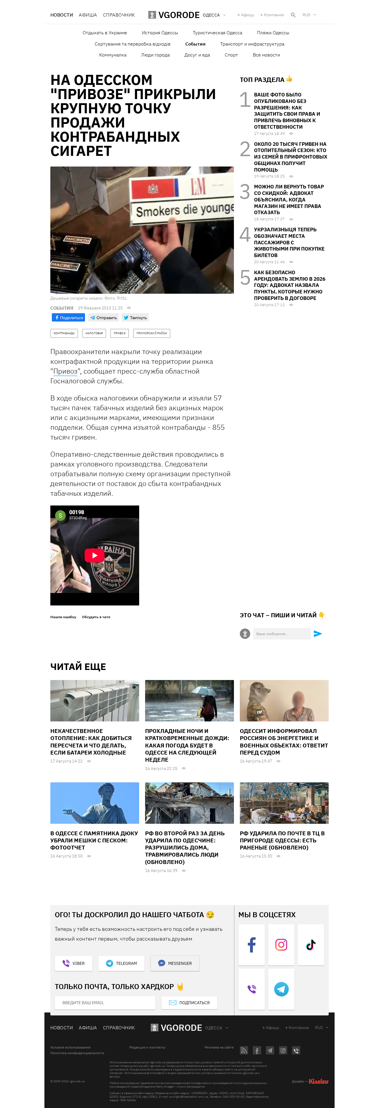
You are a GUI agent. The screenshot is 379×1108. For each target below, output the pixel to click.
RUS (306, 15)
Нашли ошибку (63, 617)
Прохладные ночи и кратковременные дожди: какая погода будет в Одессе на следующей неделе (187, 745)
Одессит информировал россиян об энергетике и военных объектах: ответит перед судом (284, 741)
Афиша (88, 14)
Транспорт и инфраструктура (252, 44)
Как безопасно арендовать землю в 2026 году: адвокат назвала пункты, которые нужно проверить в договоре (289, 285)
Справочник (119, 14)
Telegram (126, 963)
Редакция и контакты (147, 1047)
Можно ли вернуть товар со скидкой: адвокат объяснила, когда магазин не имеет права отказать (289, 199)
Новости (61, 14)
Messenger (180, 963)
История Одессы (160, 32)
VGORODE (181, 1027)
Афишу (247, 15)
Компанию (274, 15)
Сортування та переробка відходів (133, 44)
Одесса (213, 1028)
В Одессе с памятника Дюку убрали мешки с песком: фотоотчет (94, 840)
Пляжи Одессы (273, 32)
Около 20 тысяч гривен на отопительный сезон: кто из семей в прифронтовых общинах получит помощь (290, 157)
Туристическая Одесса (217, 32)
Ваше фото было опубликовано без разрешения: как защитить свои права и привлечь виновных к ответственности (287, 110)
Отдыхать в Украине (105, 32)
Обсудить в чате (96, 617)
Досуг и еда (197, 55)
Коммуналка (112, 55)
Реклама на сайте (219, 1047)
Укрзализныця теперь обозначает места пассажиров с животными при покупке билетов (289, 242)
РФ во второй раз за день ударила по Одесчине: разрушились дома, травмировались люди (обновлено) (185, 847)
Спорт (231, 55)
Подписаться (194, 1002)
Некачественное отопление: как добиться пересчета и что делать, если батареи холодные (91, 741)
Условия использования (70, 1047)
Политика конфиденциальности (77, 1053)
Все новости (266, 55)
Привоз (65, 371)
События (195, 44)
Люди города (155, 55)
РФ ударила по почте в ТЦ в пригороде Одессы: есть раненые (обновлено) (282, 840)
